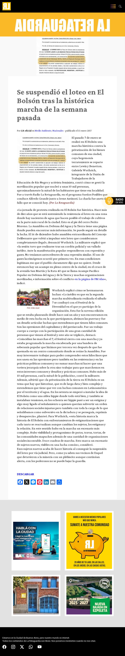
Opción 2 (116, 207)
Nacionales (57, 130)
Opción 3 (116, 208)
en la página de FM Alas (89, 279)
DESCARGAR (25, 474)
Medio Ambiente (43, 130)
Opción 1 (116, 206)
